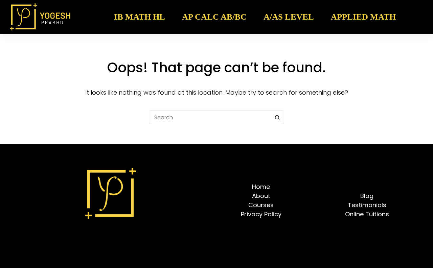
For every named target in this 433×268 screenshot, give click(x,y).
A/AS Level (289, 16)
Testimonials (367, 205)
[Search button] (277, 117)
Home (261, 186)
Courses (261, 205)
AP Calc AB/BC (214, 16)
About (261, 196)
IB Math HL (139, 16)
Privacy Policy (261, 214)
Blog (366, 196)
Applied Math (363, 16)
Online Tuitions (367, 214)
